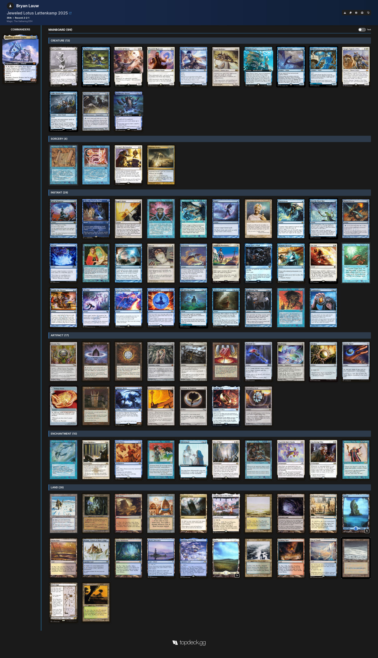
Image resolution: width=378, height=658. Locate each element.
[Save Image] (345, 12)
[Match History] (368, 12)
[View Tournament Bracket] (70, 13)
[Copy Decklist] (350, 12)
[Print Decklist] (356, 12)
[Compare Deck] (362, 12)
